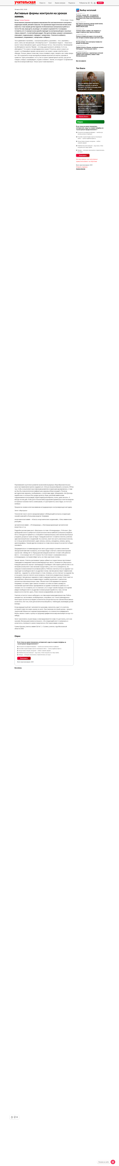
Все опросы (18, 668)
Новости (42, 3)
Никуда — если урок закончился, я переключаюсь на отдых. (35, 654)
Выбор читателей (88, 10)
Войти (100, 2)
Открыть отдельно (82, 167)
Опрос (80, 122)
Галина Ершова (24, 20)
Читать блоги (83, 116)
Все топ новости (81, 61)
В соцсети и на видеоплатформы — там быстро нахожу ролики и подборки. (39, 646)
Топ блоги (80, 68)
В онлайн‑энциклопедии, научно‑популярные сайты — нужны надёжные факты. (40, 648)
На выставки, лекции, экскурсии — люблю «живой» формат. (35, 650)
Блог (50, 3)
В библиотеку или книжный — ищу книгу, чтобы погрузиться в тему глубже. (39, 652)
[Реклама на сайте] (113, 1162)
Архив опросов (80, 169)
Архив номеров (60, 3)
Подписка (71, 3)
